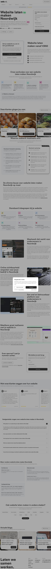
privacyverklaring (21, 289)
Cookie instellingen (34, 289)
